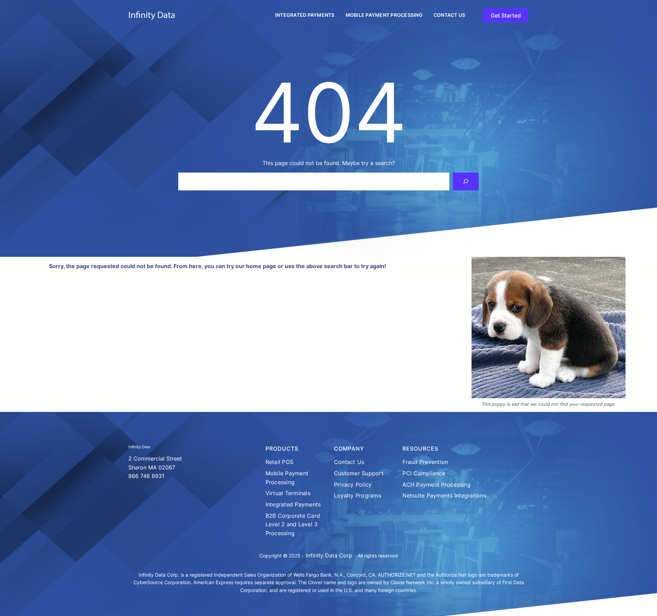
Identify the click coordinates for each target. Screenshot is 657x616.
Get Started (506, 15)
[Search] (466, 181)
